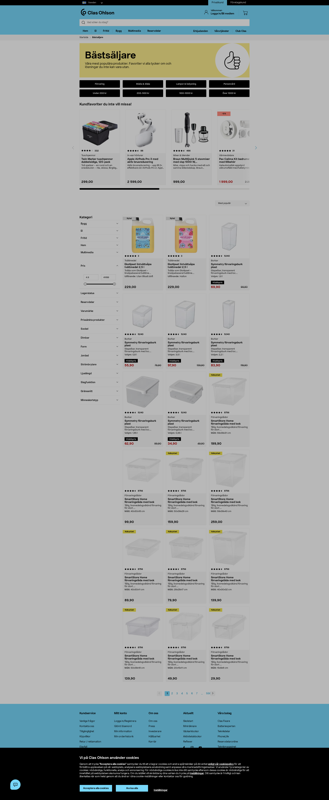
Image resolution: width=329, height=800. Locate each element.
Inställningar (161, 790)
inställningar (197, 773)
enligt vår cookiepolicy (221, 764)
